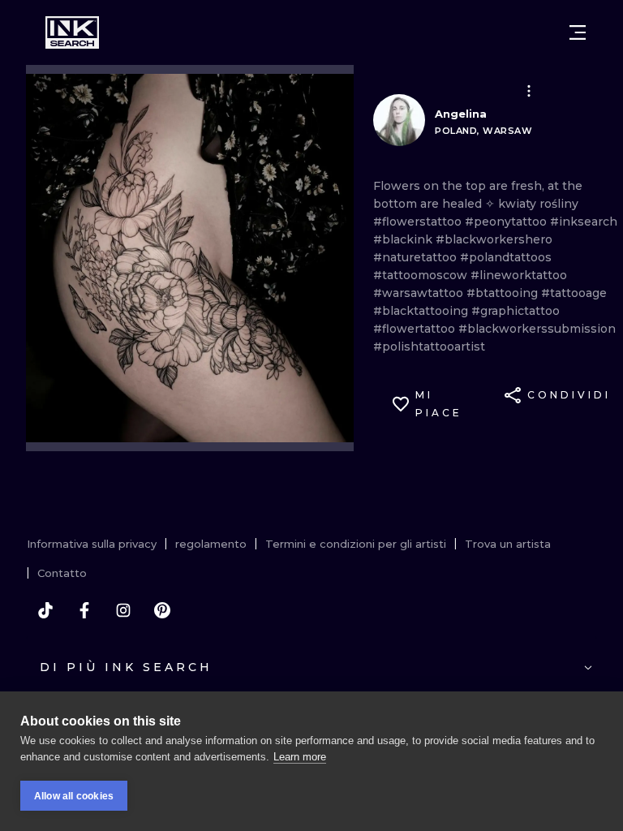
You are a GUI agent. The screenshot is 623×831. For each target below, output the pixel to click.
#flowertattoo (415, 328)
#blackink (404, 239)
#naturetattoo (416, 257)
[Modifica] (528, 90)
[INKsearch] (72, 32)
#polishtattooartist (429, 346)
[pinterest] (162, 610)
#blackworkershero (494, 239)
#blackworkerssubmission (537, 328)
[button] (528, 90)
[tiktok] (45, 610)
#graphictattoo (515, 311)
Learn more (299, 757)
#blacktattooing (422, 311)
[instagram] (123, 610)
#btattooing (503, 293)
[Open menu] (577, 32)
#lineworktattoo (518, 275)
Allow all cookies (74, 796)
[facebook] (84, 610)
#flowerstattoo (419, 221)
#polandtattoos (506, 257)
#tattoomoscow (421, 275)
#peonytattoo (507, 221)
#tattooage (574, 293)
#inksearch (583, 221)
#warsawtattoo (419, 293)
